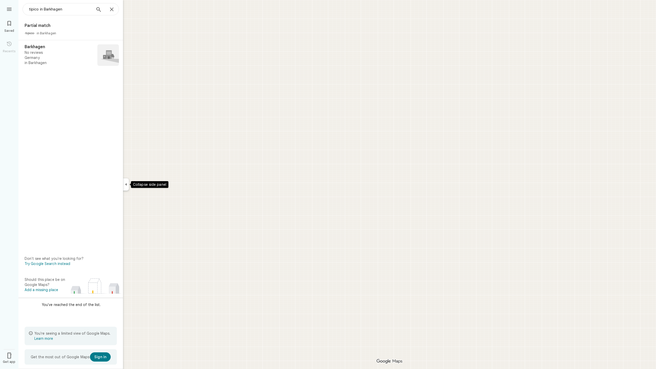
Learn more (43, 338)
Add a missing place (41, 290)
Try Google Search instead (47, 263)
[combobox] (60, 9)
